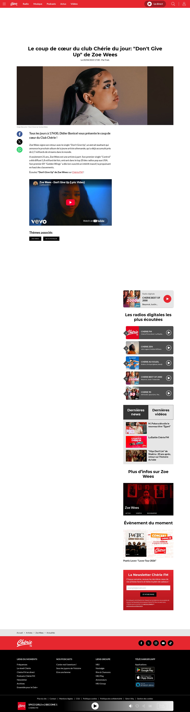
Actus (63, 4)
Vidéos (74, 4)
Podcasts (51, 4)
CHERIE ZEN (147, 346)
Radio (26, 4)
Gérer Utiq (129, 699)
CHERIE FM (146, 331)
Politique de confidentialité (111, 699)
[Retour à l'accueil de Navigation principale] (14, 4)
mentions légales (148, 604)
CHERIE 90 (146, 392)
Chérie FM (77, 172)
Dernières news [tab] (135, 412)
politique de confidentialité (134, 606)
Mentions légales (66, 699)
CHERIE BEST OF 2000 (151, 299)
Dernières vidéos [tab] (160, 412)
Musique (37, 4)
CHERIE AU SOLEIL (150, 361)
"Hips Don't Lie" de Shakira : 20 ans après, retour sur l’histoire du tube (159, 455)
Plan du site (41, 699)
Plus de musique (162, 706)
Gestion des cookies (145, 699)
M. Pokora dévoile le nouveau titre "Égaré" (159, 425)
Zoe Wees (132, 507)
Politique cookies (90, 699)
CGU (78, 699)
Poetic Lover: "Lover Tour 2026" (139, 560)
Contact (53, 699)
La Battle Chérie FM (158, 437)
